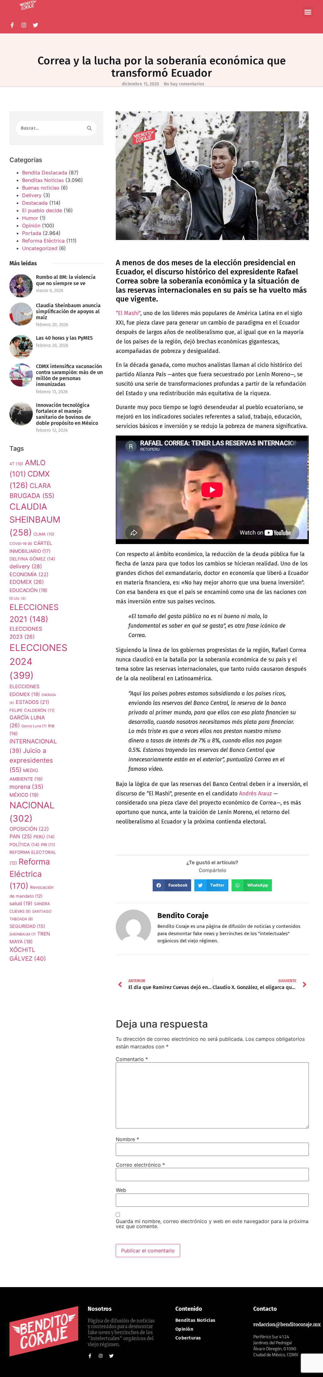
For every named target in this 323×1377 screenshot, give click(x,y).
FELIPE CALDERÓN (32, 710)
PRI (48, 844)
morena (26, 786)
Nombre (127, 1139)
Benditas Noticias (43, 180)
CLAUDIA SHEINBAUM (34, 519)
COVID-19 (20, 544)
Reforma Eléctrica (43, 240)
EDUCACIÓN (28, 590)
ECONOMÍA (29, 574)
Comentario (132, 1059)
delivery (25, 566)
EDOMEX (26, 582)
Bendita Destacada (44, 172)
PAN (20, 836)
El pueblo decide (42, 210)
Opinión (31, 225)
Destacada (35, 203)
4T (16, 463)
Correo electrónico (140, 1164)
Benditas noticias (195, 1320)
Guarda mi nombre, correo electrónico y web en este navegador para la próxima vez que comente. (212, 1224)
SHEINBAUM (22, 934)
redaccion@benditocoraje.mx (287, 1324)
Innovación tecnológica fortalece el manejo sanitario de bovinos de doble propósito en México (67, 414)
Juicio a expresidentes (31, 760)
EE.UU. (17, 598)
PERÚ (44, 836)
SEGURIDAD (27, 926)
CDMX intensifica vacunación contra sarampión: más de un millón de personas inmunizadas (69, 375)
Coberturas (188, 1338)
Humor (30, 218)
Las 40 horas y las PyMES (64, 338)
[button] (308, 12)
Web (121, 1189)
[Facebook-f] (12, 25)
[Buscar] (89, 128)
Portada (31, 233)
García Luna (33, 726)
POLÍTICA (24, 844)
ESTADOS (32, 702)
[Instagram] (23, 25)
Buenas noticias (40, 188)
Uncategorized (39, 248)
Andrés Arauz (255, 793)
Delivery (32, 195)
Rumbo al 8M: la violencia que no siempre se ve (66, 280)
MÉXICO (24, 795)
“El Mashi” (128, 313)
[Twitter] (35, 25)
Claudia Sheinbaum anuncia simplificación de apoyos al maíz (68, 311)
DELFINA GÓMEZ (32, 558)
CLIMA (44, 534)
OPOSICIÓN (29, 829)
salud (20, 903)
